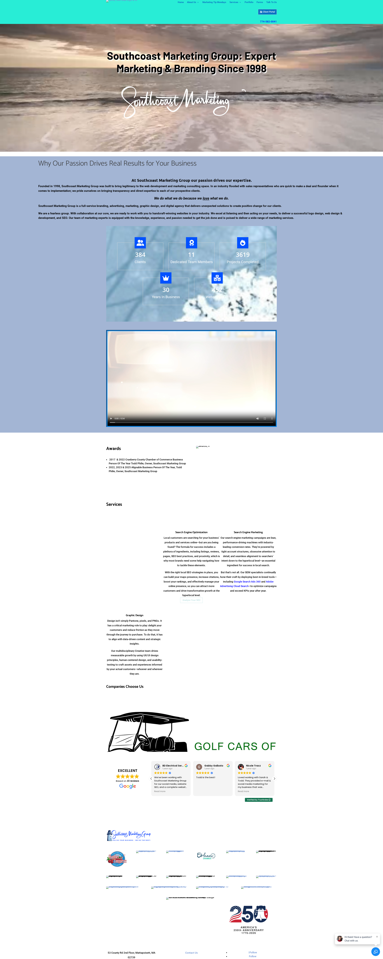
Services (234, 2)
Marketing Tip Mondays (214, 2)
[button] (274, 730)
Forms (260, 2)
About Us (191, 2)
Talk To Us (271, 2)
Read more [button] (159, 743)
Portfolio (249, 2)
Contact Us (191, 904)
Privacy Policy (203, 937)
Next (279, 701)
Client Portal (269, 11)
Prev (103, 701)
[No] (183, 956)
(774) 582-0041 (131, 916)
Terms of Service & (183, 937)
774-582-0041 (268, 21)
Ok (175, 955)
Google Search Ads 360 (247, 581)
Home (181, 2)
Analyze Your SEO (191, 600)
